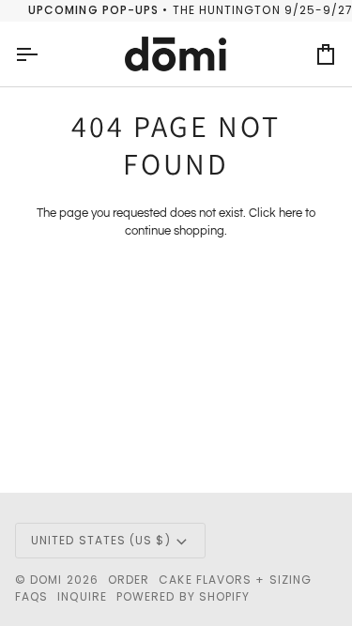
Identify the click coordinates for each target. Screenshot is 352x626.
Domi (46, 580)
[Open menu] (43, 54)
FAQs (31, 596)
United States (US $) (101, 540)
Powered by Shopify (183, 596)
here (290, 213)
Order (128, 580)
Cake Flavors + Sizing (235, 580)
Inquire (82, 596)
